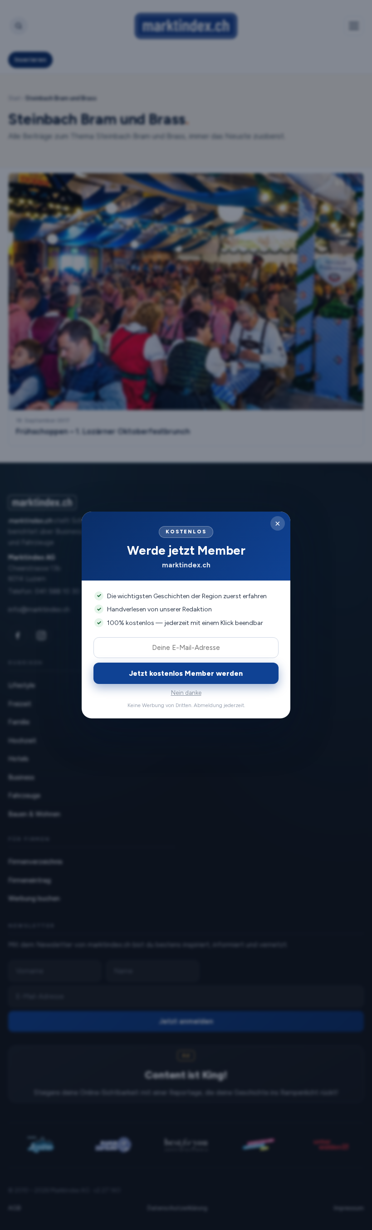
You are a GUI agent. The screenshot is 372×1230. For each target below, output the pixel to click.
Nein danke (186, 692)
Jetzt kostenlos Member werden (186, 673)
